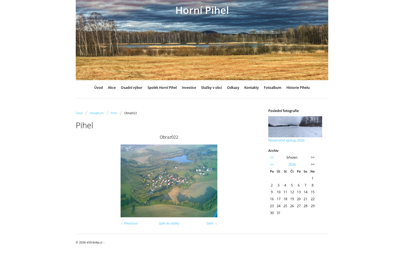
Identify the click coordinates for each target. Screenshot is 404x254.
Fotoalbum (272, 87)
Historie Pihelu (298, 87)
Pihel (114, 113)
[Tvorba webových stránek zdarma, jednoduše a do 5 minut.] (103, 243)
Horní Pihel (202, 10)
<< (272, 157)
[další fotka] (255, 181)
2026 (292, 164)
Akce (112, 87)
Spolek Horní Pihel (162, 87)
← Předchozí (129, 223)
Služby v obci (211, 87)
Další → (212, 223)
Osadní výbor (131, 87)
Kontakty (251, 87)
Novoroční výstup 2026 (286, 140)
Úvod (98, 87)
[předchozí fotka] (82, 181)
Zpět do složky (169, 223)
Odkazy (233, 87)
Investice (189, 87)
